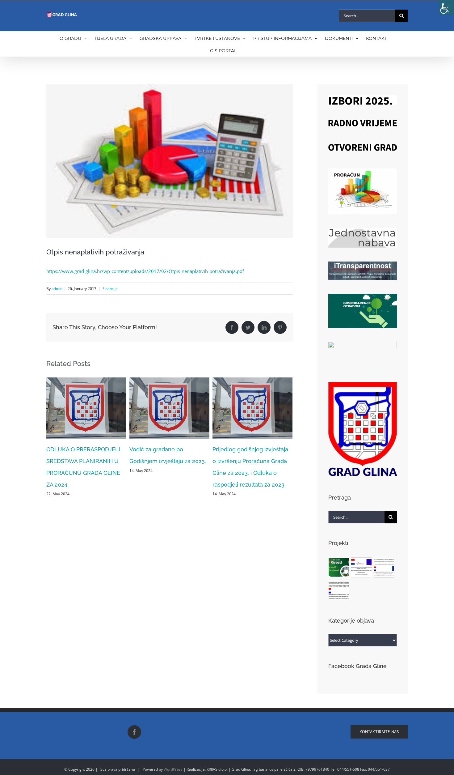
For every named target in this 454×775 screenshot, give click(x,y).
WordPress (173, 769)
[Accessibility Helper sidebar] (446, 7)
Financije (110, 288)
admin (57, 288)
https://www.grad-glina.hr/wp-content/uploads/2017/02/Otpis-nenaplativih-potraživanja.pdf (145, 271)
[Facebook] (134, 732)
